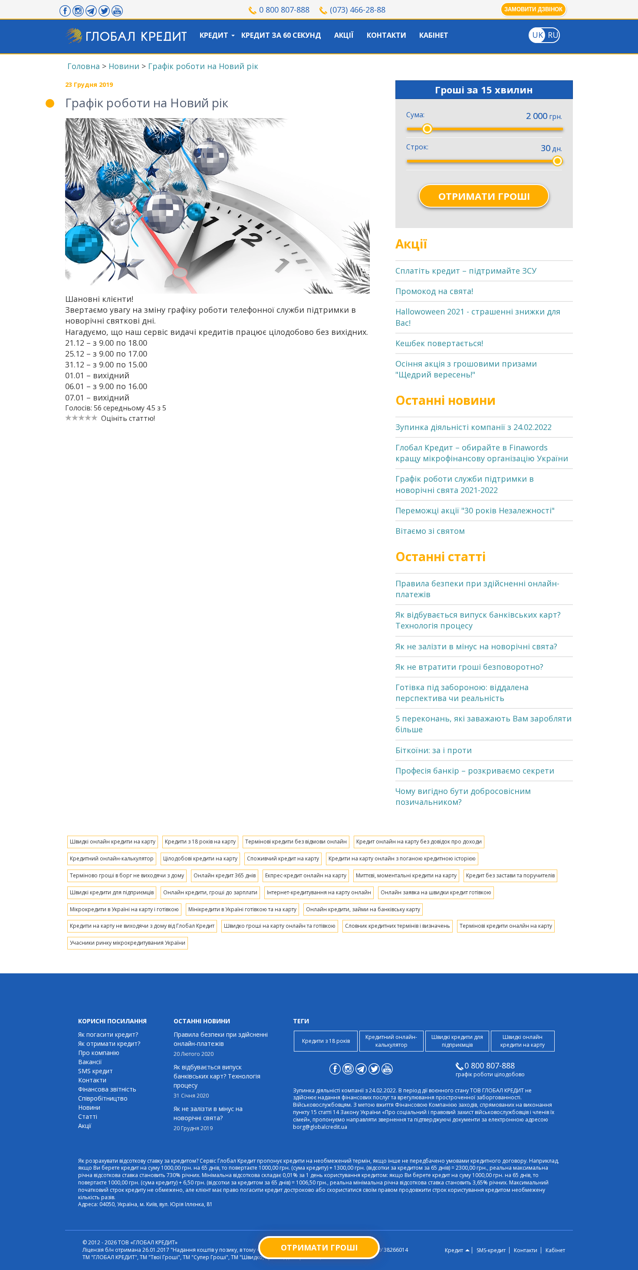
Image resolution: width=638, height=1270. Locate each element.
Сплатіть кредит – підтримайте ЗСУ (465, 270)
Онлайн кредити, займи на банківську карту (363, 909)
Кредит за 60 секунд (281, 35)
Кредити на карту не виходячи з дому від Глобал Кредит (142, 925)
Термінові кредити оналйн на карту (506, 925)
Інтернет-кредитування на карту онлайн (319, 892)
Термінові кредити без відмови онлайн (296, 841)
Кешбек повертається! (439, 343)
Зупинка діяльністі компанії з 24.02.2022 (473, 427)
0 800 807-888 (284, 9)
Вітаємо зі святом (430, 531)
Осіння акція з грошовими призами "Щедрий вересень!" (466, 369)
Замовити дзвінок (533, 9)
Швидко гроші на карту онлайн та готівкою (279, 925)
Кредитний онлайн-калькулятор (112, 858)
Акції (344, 35)
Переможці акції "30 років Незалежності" (475, 510)
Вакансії (90, 1062)
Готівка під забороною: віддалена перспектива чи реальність (462, 692)
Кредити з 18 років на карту (200, 841)
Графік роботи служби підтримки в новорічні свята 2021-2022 (464, 484)
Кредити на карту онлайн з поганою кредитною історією (402, 858)
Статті (87, 1116)
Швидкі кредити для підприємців (112, 892)
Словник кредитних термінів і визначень (397, 925)
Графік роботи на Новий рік (203, 66)
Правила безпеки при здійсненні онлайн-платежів (221, 1044)
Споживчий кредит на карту (283, 858)
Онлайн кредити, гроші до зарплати (210, 892)
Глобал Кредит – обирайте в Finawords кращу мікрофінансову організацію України (481, 452)
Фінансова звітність (107, 1089)
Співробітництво (103, 1098)
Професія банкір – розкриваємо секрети (474, 770)
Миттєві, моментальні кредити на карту (406, 875)
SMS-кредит (491, 1250)
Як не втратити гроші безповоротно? (469, 666)
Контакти (386, 35)
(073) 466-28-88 (357, 9)
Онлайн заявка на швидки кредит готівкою (436, 892)
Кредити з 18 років (326, 1041)
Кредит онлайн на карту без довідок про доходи (419, 841)
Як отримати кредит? (109, 1043)
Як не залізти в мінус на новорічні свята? (476, 646)
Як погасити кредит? (108, 1034)
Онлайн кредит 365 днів (225, 875)
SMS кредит (95, 1071)
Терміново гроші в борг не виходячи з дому (127, 875)
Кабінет (433, 35)
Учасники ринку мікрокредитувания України (127, 942)
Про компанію (98, 1052)
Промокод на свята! (434, 291)
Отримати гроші (319, 1247)
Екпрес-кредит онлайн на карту (305, 875)
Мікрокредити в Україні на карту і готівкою (124, 909)
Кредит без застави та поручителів (510, 875)
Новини (124, 66)
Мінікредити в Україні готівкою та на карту (242, 909)
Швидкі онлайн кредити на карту (112, 841)
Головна (83, 66)
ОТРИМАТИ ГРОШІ (484, 195)
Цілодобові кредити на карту (200, 858)
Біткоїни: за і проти (433, 750)
